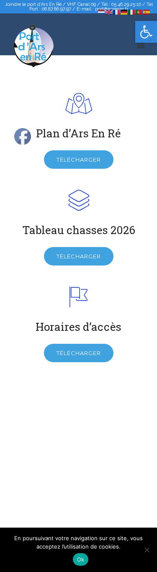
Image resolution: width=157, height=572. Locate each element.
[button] (146, 32)
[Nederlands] (102, 11)
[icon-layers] (78, 201)
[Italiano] (132, 11)
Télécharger (79, 159)
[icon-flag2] (78, 297)
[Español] (147, 11)
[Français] (117, 11)
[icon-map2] (78, 104)
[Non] (146, 550)
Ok (81, 559)
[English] (109, 11)
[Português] (139, 11)
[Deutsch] (124, 11)
